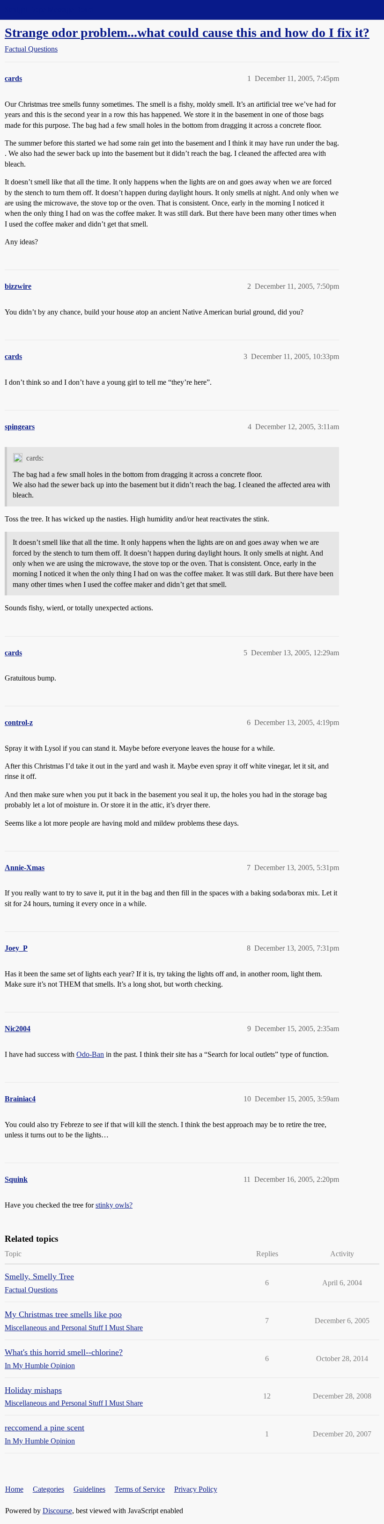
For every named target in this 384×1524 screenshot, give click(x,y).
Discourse (57, 1511)
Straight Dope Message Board (49, 10)
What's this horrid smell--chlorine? (64, 1352)
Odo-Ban (90, 1054)
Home (14, 1489)
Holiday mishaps (33, 1390)
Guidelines (89, 1489)
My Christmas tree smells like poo (63, 1314)
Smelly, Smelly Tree (39, 1276)
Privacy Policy (195, 1489)
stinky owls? (114, 1205)
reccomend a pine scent (44, 1427)
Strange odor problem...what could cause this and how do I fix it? (187, 32)
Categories (48, 1489)
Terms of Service (140, 1489)
